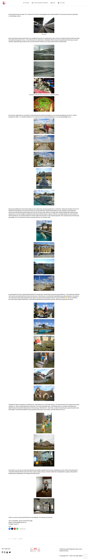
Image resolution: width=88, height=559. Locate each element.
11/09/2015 (20, 538)
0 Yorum (15, 538)
